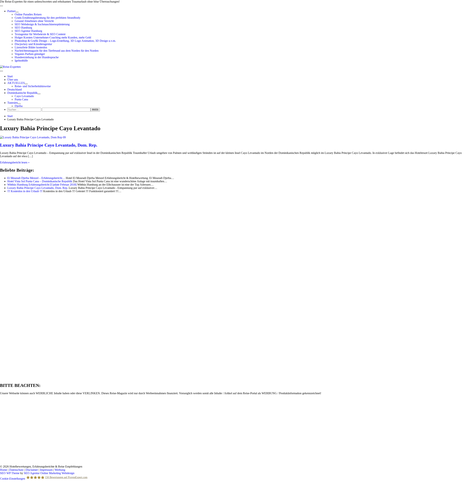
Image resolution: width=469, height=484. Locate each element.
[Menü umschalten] (17, 12)
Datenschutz (16, 469)
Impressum (46, 469)
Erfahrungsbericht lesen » (14, 162)
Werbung (60, 469)
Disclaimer (31, 469)
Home (3, 469)
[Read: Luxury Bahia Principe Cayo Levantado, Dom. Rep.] (33, 137)
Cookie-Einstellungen (12, 478)
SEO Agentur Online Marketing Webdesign (49, 473)
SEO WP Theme (9, 473)
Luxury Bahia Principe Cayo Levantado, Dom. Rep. (48, 145)
